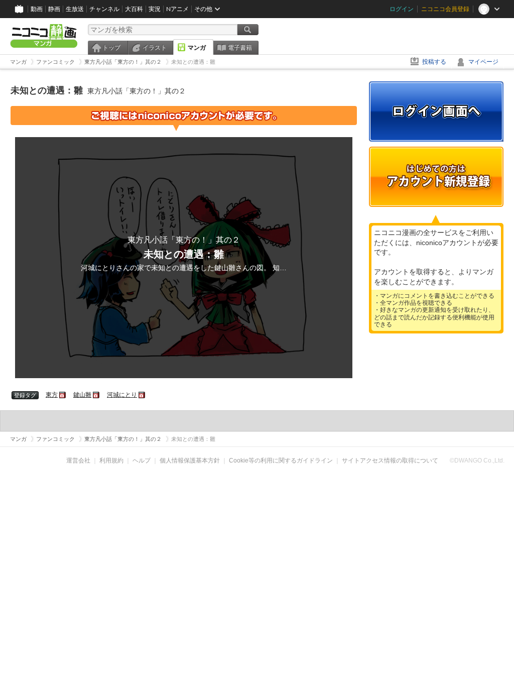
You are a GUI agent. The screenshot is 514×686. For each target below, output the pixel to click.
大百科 (134, 9)
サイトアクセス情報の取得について (390, 460)
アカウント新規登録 (436, 177)
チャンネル (104, 9)
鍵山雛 (82, 394)
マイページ (483, 61)
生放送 (75, 9)
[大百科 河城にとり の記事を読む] (142, 394)
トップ (111, 47)
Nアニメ (177, 9)
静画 (54, 9)
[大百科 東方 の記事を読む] (63, 394)
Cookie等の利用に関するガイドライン (281, 460)
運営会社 (78, 460)
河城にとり (122, 394)
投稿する (434, 61)
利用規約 (111, 460)
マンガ (197, 47)
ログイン (402, 9)
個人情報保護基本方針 (190, 460)
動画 (37, 9)
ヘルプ (142, 460)
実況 (155, 9)
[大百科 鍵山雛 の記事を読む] (96, 394)
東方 (52, 394)
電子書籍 (240, 47)
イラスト (155, 47)
